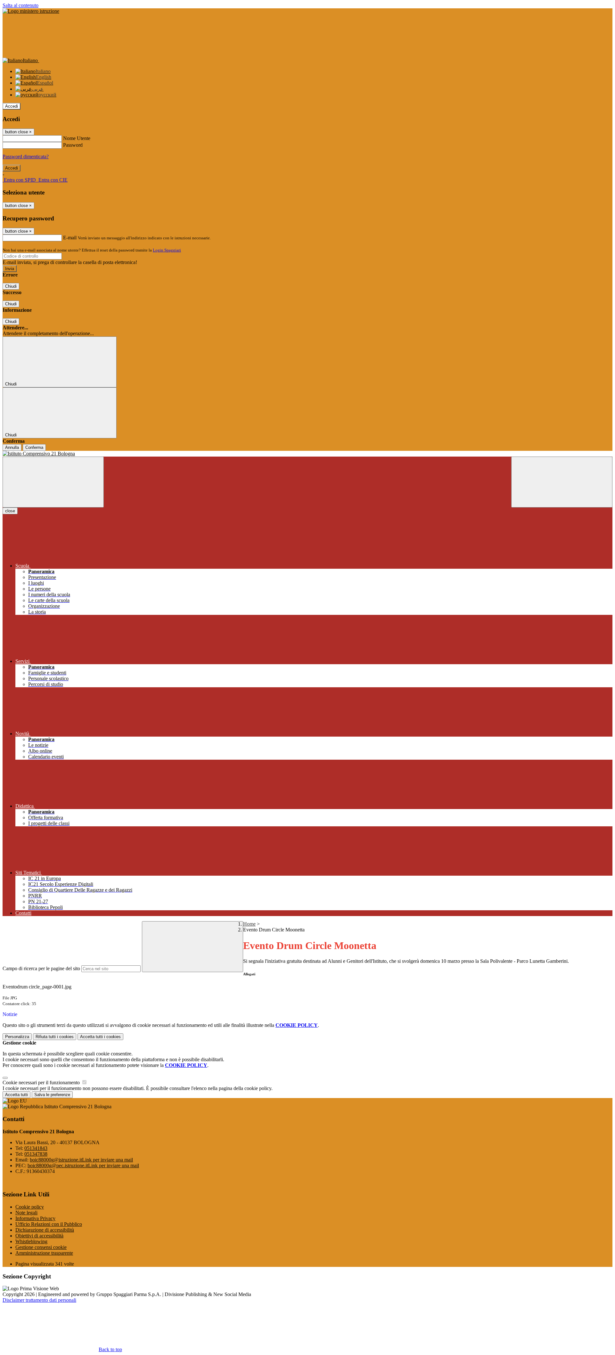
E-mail (70, 237)
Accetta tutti (100, 1036)
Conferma (34, 447)
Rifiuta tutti (55, 1036)
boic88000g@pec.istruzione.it (83, 1165)
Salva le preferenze (52, 1094)
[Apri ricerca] (561, 482)
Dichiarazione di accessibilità (44, 1230)
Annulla (12, 447)
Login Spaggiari (167, 250)
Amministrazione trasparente (44, 1253)
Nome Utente (76, 138)
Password (73, 145)
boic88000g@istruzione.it (81, 1159)
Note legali (26, 1212)
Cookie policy (29, 1207)
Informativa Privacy (35, 1218)
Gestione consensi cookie (41, 1247)
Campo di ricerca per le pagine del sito (41, 968)
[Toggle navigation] (53, 482)
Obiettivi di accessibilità (39, 1235)
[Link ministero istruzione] (31, 11)
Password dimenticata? (26, 156)
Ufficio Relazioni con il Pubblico (48, 1224)
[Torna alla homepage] (307, 454)
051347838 (35, 1154)
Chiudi (11, 286)
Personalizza (17, 1036)
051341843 (35, 1148)
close (10, 510)
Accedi (11, 106)
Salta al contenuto (20, 5)
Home (249, 924)
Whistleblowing (31, 1241)
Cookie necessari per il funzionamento (42, 1082)
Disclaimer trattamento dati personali (39, 1300)
